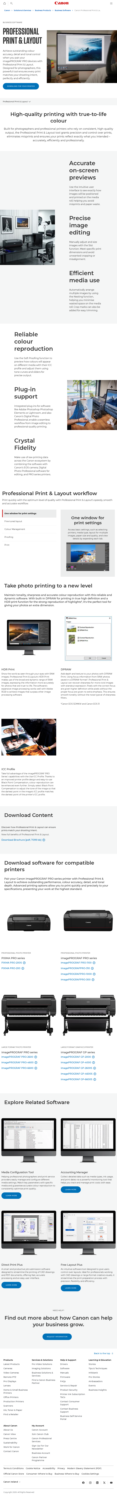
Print (6, 545)
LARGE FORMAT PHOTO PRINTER (16, 1047)
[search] (11, 3)
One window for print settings (20, 513)
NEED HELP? (58, 1310)
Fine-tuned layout (13, 521)
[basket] (4, 3)
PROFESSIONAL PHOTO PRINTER (16, 953)
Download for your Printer (21, 86)
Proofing (8, 537)
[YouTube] (111, 1483)
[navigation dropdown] (111, 3)
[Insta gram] (90, 1483)
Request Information (57, 1337)
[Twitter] (104, 1483)
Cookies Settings (90, 1474)
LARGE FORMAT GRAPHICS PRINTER (77, 1047)
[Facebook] (83, 1483)
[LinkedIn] (97, 1483)
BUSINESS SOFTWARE (12, 22)
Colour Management (14, 529)
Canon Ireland (11, 1482)
